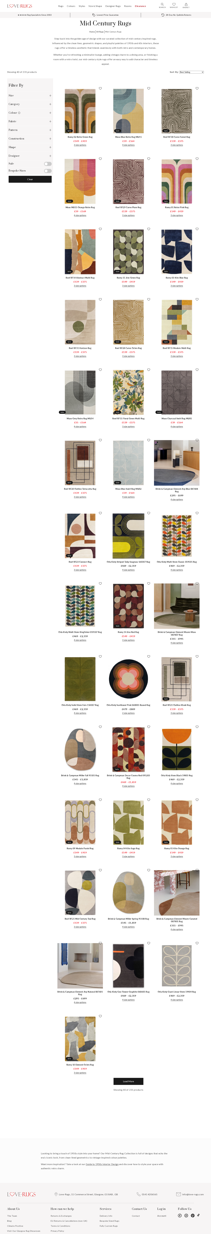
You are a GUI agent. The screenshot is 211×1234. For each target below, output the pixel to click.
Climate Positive (15, 1226)
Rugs (60, 6)
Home (92, 32)
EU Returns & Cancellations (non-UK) (69, 1221)
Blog (9, 1221)
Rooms (127, 6)
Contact (136, 1216)
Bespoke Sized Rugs (109, 1221)
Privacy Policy (57, 1231)
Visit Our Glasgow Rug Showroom (23, 1231)
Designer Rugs (113, 6)
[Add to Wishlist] (99, 89)
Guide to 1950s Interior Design (102, 1164)
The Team (12, 1216)
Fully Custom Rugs (109, 1226)
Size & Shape (95, 6)
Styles (82, 6)
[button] (162, 4)
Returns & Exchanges (61, 1216)
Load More (128, 1081)
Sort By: (174, 72)
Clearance (140, 6)
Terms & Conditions (60, 1226)
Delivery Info (106, 1216)
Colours (71, 6)
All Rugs (100, 32)
